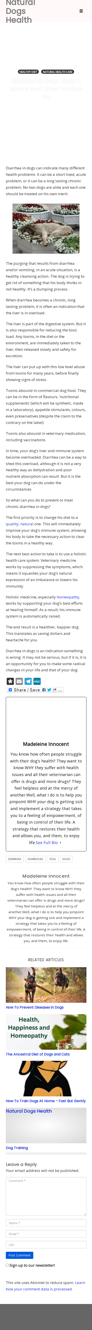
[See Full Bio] (60, 842)
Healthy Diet (28, 72)
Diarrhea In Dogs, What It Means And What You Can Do (46, 88)
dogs (66, 859)
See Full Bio (47, 842)
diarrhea (14, 859)
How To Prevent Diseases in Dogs (35, 1007)
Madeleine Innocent (46, 876)
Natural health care (57, 72)
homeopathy (68, 597)
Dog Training (17, 1147)
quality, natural (19, 523)
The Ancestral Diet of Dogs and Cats (38, 1054)
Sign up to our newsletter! (32, 1265)
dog (53, 859)
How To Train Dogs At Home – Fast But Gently (46, 1100)
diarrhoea (35, 859)
